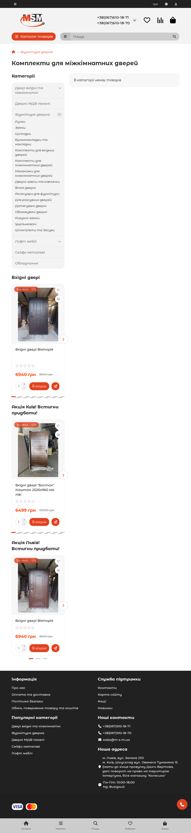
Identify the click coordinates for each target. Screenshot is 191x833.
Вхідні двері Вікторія (34, 349)
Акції (102, 701)
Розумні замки (27, 218)
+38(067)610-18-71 (113, 17)
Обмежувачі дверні (31, 212)
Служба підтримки (119, 679)
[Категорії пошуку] (65, 37)
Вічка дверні (25, 188)
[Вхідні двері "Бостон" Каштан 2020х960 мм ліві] (38, 450)
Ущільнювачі (26, 224)
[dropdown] (15, 4)
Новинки (105, 708)
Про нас (18, 688)
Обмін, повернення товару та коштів (45, 708)
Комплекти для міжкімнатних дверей (33, 163)
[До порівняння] (58, 298)
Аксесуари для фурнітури (37, 194)
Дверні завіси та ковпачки (37, 181)
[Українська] (166, 4)
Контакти (107, 688)
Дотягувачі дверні (31, 206)
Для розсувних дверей (33, 200)
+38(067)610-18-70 (113, 23)
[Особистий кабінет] (175, 4)
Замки (20, 127)
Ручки (20, 121)
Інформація (24, 679)
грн (155, 4)
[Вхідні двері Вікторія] (38, 315)
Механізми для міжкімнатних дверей (33, 173)
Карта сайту (110, 694)
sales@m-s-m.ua (116, 740)
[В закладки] (58, 290)
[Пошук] (174, 36)
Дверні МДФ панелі (32, 104)
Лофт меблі (26, 241)
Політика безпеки (27, 701)
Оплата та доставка (31, 694)
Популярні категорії (35, 717)
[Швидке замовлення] (55, 386)
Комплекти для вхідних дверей (34, 152)
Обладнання (26, 263)
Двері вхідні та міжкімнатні (29, 90)
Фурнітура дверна (36, 52)
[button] (12, 339)
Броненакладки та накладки (31, 142)
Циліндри (23, 133)
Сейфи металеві (30, 252)
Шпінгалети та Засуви (35, 230)
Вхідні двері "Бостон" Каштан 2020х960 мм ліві (34, 490)
